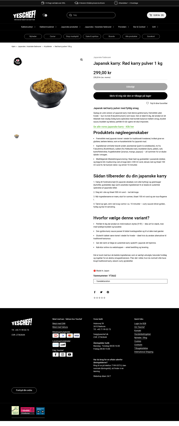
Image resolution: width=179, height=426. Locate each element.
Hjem (13, 46)
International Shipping (143, 352)
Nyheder (33, 36)
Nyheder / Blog (140, 338)
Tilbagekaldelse (141, 348)
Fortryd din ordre (24, 390)
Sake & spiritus (92, 36)
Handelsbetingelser (142, 334)
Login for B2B (140, 323)
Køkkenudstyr (27, 27)
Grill (154, 27)
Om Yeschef (139, 327)
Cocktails (138, 345)
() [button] (159, 15)
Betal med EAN (58, 323)
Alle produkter (131, 36)
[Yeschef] (24, 15)
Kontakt (137, 330)
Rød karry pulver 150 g (63, 46)
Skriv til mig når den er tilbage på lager (130, 95)
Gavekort (151, 36)
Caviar (52, 36)
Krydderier (48, 46)
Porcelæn (122, 27)
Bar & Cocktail (139, 27)
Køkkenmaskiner (47, 27)
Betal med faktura (60, 327)
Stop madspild (72, 36)
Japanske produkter (69, 27)
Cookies (137, 341)
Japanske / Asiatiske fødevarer (98, 27)
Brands (112, 36)
